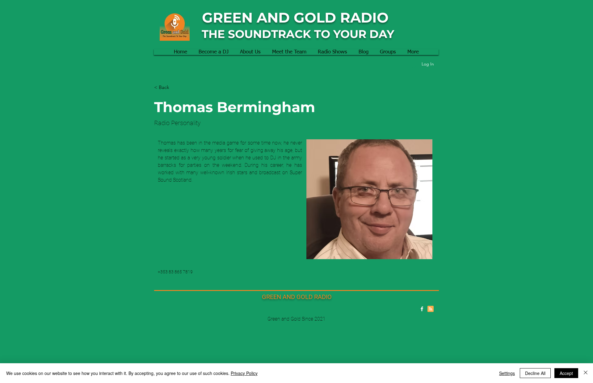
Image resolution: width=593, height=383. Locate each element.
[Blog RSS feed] (430, 309)
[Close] (585, 373)
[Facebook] (422, 309)
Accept (566, 373)
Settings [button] (507, 373)
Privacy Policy (244, 373)
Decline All (535, 373)
